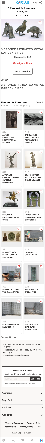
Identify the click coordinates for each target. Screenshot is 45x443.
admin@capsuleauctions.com (16, 355)
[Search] (13, 440)
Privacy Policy (30, 383)
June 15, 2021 (22, 11)
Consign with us (22, 63)
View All (40, 102)
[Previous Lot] (16, 15)
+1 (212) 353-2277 (10, 352)
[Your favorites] (22, 440)
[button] (3, 2)
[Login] (41, 2)
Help (35, 2)
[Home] (41, 440)
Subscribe (35, 379)
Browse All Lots (8, 337)
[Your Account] (3, 440)
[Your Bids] (32, 440)
